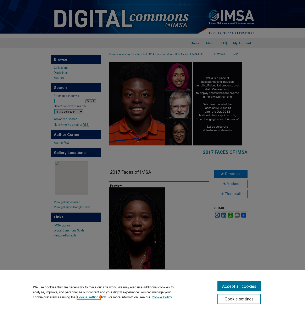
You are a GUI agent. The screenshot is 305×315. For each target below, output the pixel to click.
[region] (152, 292)
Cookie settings (88, 297)
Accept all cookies (239, 286)
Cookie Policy (162, 297)
